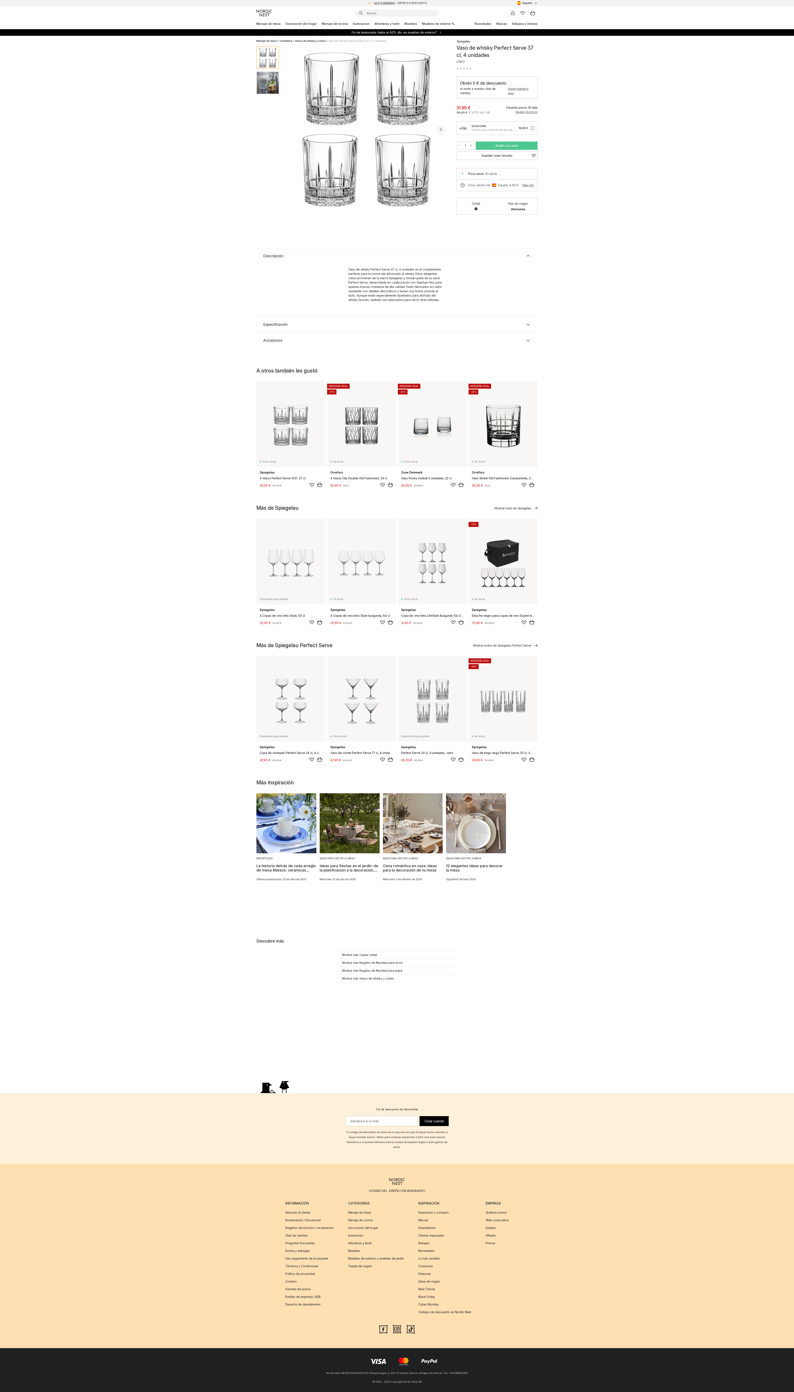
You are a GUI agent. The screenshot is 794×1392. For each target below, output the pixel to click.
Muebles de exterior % (438, 23)
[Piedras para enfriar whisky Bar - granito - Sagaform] (463, 128)
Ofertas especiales (431, 1235)
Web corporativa (497, 1220)
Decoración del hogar (301, 23)
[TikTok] (410, 1329)
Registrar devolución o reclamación (309, 1228)
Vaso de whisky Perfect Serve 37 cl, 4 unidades (357, 40)
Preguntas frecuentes (300, 1243)
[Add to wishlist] (312, 485)
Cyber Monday (428, 1304)
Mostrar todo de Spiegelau (513, 508)
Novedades (483, 23)
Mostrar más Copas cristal (359, 955)
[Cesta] (533, 13)
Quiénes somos (496, 1212)
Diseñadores (427, 1228)
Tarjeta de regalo (360, 1266)
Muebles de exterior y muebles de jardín (376, 1258)
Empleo (491, 1228)
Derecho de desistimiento (302, 1304)
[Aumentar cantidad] (471, 146)
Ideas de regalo (429, 1281)
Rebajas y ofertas (525, 23)
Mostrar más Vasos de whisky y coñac (368, 978)
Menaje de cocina (335, 23)
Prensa (490, 1243)
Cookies (291, 1281)
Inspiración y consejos (433, 1212)
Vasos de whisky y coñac (310, 40)
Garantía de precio (298, 1289)
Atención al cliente (297, 1212)
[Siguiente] (441, 129)
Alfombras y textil (386, 23)
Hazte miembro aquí (518, 91)
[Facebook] (383, 1329)
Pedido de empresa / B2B (303, 1296)
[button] (464, 68)
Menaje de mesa (268, 23)
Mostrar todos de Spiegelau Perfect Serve (502, 645)
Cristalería (286, 40)
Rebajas (423, 1243)
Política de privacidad (300, 1273)
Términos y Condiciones (301, 1266)
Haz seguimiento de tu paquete (306, 1258)
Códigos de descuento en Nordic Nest (444, 1312)
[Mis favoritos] (523, 13)
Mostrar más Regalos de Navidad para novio (372, 962)
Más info (528, 185)
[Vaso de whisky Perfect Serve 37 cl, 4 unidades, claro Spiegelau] (367, 129)
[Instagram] (397, 1329)
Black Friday (426, 1296)
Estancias (424, 1273)
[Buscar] (361, 13)
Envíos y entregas (297, 1251)
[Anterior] (293, 129)
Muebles (410, 23)
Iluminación (361, 23)
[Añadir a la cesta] (319, 484)
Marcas (501, 23)
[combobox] (527, 3)
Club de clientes (296, 1235)
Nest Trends (426, 1289)
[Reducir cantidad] (459, 146)
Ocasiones (425, 1266)
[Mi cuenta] (513, 13)
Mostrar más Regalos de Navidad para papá (372, 970)
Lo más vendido (429, 1258)
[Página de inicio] (264, 13)
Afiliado (491, 1235)
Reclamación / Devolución (303, 1220)
